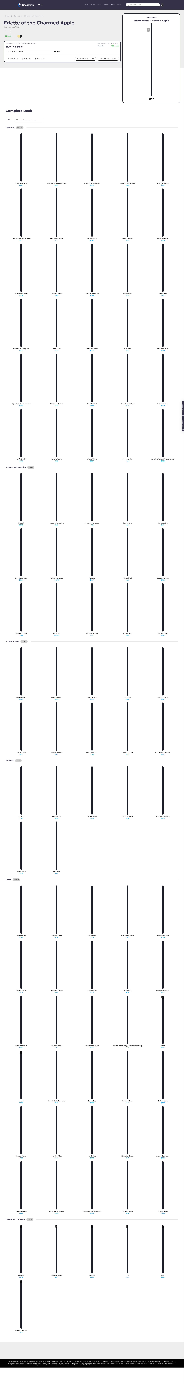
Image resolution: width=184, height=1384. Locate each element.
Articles (106, 4)
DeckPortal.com (19, 1361)
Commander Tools (89, 4)
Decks (99, 4)
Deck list (17, 16)
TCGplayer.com (39, 1365)
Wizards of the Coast (56, 1361)
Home (7, 16)
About (113, 4)
